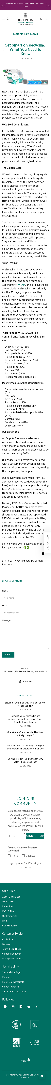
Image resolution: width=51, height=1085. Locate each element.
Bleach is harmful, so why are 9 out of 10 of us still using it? (25, 704)
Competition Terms (11, 954)
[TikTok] (37, 1006)
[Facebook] (5, 1006)
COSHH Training (10, 926)
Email (4, 605)
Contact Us (7, 939)
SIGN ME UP (35, 836)
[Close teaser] (43, 553)
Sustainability (40, 671)
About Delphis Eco (11, 897)
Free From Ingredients (13, 982)
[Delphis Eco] (25, 18)
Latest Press (8, 906)
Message (6, 620)
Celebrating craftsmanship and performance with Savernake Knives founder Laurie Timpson (25, 719)
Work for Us (8, 902)
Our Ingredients (9, 916)
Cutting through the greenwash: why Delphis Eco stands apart (25, 760)
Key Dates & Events (24, 671)
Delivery (6, 944)
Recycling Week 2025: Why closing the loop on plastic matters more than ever (25, 747)
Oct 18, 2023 (25, 58)
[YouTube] (29, 1006)
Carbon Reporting (10, 987)
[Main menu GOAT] (3, 18)
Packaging (7, 977)
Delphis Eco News (25, 33)
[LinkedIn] (21, 1006)
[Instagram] (13, 1006)
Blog (4, 921)
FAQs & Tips (8, 911)
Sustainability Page (11, 972)
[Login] (41, 18)
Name (5, 591)
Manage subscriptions (12, 959)
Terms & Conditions (11, 949)
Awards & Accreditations (14, 992)
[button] (47, 542)
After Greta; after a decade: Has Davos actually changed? (25, 734)
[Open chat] (42, 1076)
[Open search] (8, 18)
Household (9, 671)
